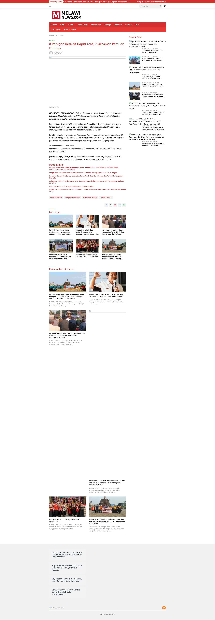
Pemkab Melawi (56, 198)
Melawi (62, 25)
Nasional (128, 25)
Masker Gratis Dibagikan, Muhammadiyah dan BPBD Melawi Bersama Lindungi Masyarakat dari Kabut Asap (87, 191)
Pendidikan (118, 25)
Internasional (96, 25)
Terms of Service (69, 29)
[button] (160, 6)
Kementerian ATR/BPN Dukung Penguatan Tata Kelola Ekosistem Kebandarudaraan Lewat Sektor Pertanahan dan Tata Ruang (153, 144)
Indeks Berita (55, 29)
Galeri (137, 25)
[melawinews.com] (66, 15)
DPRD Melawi (83, 25)
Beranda (54, 25)
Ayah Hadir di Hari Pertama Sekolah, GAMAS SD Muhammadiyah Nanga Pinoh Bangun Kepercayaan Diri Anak (153, 52)
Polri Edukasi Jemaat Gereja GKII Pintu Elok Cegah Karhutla (71, 186)
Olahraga (107, 25)
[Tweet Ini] (110, 205)
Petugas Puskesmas (72, 198)
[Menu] (50, 6)
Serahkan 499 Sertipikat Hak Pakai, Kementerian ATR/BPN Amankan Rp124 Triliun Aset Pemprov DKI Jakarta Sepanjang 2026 (153, 129)
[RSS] (164, 608)
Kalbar (70, 25)
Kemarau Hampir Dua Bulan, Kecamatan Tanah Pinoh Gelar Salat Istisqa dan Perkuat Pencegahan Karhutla (86, 177)
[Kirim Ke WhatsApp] (124, 205)
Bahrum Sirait (58, 52)
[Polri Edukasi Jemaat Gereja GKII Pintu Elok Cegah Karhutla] (87, 246)
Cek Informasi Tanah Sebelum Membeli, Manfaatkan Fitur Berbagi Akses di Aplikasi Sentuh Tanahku (153, 113)
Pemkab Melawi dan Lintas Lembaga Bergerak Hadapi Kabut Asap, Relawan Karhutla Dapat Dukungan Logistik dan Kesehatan (83, 169)
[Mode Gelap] (164, 6)
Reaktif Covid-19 (106, 198)
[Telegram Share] (119, 205)
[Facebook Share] (106, 205)
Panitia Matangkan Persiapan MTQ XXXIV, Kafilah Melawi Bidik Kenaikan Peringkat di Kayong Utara (153, 59)
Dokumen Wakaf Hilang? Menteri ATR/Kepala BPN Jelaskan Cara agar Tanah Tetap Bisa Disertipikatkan (152, 77)
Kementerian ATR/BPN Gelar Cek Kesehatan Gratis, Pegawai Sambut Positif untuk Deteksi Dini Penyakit (153, 96)
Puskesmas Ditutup (90, 198)
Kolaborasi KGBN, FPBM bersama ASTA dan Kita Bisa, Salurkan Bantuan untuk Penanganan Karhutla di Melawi (86, 182)
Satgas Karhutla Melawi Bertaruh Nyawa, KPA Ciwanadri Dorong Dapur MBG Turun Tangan (83, 173)
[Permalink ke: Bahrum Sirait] (51, 53)
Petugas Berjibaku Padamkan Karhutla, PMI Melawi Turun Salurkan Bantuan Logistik (135, 2)
